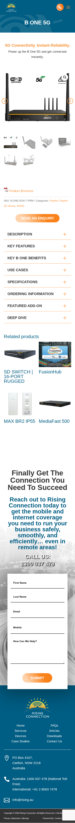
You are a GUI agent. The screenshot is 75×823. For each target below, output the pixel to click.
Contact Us (54, 741)
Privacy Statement (12, 818)
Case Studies (20, 741)
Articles (54, 731)
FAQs (54, 725)
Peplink (54, 200)
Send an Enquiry (37, 218)
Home (21, 725)
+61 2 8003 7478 (44, 789)
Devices (20, 736)
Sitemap (25, 818)
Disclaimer (61, 813)
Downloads (54, 736)
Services (21, 731)
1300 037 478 (37, 564)
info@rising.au (22, 800)
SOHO (20, 205)
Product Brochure (21, 191)
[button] (65, 77)
